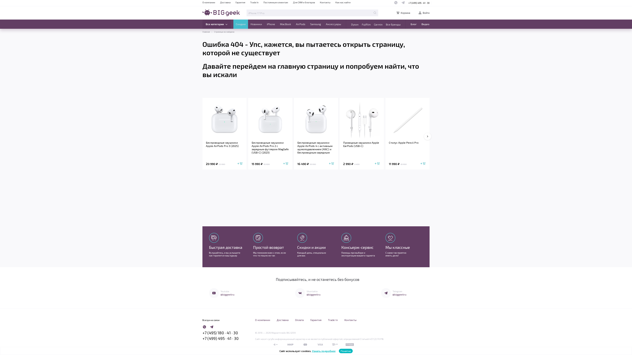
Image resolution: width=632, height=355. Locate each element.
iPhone (271, 24)
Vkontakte (312, 291)
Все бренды (393, 24)
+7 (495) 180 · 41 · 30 (220, 333)
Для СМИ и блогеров (304, 2)
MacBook (285, 24)
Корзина (405, 12)
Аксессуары (333, 24)
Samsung (315, 24)
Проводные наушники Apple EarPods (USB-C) (361, 144)
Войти (426, 12)
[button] (427, 136)
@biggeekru (227, 294)
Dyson (354, 24)
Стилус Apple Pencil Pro (404, 142)
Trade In (254, 2)
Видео (425, 24)
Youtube (225, 291)
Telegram (397, 291)
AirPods (300, 24)
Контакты (325, 2)
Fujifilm (366, 24)
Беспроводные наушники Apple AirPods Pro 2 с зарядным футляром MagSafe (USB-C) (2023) (270, 147)
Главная (206, 32)
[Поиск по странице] (375, 13)
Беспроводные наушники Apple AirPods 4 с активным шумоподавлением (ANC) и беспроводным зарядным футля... (314, 147)
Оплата (299, 319)
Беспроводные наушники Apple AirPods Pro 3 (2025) (222, 144)
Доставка (225, 2)
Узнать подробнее (324, 351)
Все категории (215, 24)
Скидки (241, 24)
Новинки (256, 24)
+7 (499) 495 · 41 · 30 (419, 2)
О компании (208, 2)
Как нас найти (343, 2)
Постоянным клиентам (275, 2)
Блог (414, 24)
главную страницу (307, 66)
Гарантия (240, 2)
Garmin (378, 24)
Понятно (346, 351)
